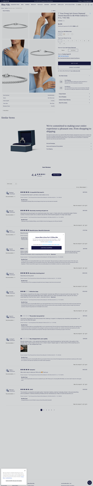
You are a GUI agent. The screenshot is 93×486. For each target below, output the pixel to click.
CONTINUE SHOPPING (46, 247)
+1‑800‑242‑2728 (6, 1)
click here (50, 241)
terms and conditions (47, 244)
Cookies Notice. (9, 477)
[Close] (24, 470)
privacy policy (56, 244)
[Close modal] (63, 235)
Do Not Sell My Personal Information (14, 480)
